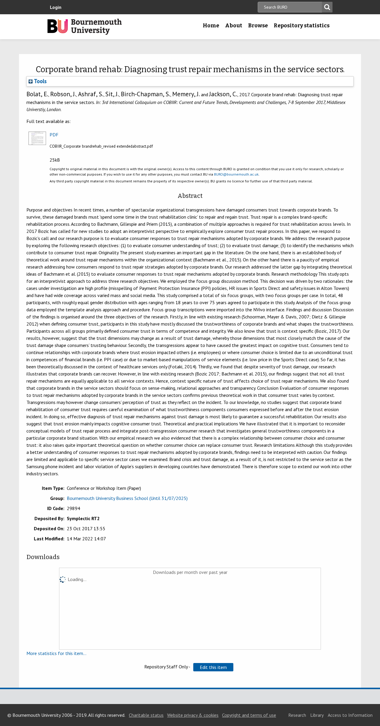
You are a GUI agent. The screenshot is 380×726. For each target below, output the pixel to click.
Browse (258, 25)
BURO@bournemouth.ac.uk (236, 174)
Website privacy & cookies (192, 715)
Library (317, 715)
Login (55, 7)
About (233, 25)
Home (211, 25)
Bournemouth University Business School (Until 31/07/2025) (127, 498)
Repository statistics (302, 25)
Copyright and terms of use (249, 715)
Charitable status (146, 715)
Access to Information (350, 715)
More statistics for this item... (56, 653)
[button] (213, 667)
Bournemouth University (85, 27)
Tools (40, 81)
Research (297, 715)
